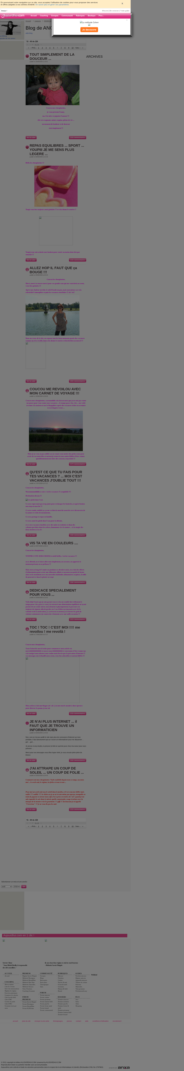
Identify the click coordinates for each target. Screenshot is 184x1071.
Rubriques (80, 16)
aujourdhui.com (13, 16)
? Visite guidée (124, 11)
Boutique (91, 16)
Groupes (54, 16)
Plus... (101, 16)
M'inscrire (105, 11)
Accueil (34, 16)
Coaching (44, 16)
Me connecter (114, 11)
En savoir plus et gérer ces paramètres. (52, 4)
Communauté (67, 16)
